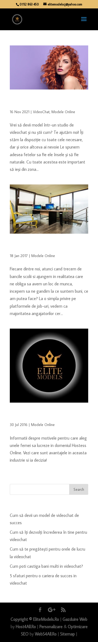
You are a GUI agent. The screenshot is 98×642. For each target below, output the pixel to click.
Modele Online (63, 111)
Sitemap (67, 634)
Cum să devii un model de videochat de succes (44, 102)
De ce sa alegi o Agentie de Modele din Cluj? (44, 247)
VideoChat (41, 111)
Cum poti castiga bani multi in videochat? (46, 566)
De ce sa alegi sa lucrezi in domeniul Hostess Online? (42, 415)
